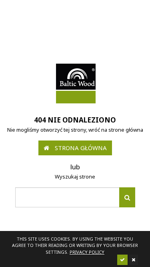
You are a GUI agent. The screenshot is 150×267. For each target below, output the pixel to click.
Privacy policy (87, 252)
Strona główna (80, 148)
